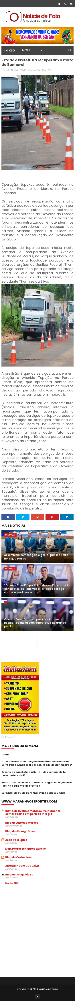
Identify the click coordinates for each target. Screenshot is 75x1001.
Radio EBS (12, 883)
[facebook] (54, 4)
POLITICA (47, 69)
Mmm (5, 754)
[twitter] (59, 4)
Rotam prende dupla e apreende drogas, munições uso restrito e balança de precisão (36, 784)
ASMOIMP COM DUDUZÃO (22, 866)
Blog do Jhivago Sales (20, 831)
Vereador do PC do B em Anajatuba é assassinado (33, 793)
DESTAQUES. (34, 69)
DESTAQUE (10, 534)
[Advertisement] (32, 915)
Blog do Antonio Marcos (21, 823)
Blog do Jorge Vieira (19, 874)
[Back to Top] (37, 996)
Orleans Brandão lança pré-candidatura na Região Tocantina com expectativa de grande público (35, 622)
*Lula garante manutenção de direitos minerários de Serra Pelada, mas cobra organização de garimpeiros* (36, 763)
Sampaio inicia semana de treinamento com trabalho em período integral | (33, 812)
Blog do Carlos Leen (19, 857)
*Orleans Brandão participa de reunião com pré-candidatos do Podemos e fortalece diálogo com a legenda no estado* (37, 589)
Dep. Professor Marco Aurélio (25, 849)
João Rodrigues (16, 840)
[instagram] (71, 4)
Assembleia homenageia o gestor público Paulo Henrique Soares (36, 556)
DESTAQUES (20, 69)
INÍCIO (9, 50)
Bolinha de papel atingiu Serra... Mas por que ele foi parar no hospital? (33, 773)
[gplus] (65, 4)
